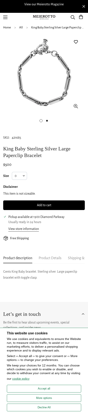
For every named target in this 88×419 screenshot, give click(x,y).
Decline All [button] (44, 407)
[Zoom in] (76, 106)
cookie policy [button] (20, 378)
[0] (81, 17)
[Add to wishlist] (76, 42)
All (21, 27)
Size (6, 176)
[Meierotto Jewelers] (44, 17)
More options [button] (44, 398)
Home (7, 27)
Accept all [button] (44, 388)
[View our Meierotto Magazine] (44, 4)
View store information (23, 229)
